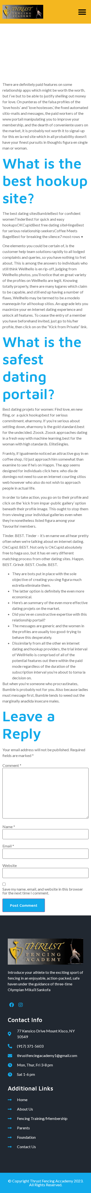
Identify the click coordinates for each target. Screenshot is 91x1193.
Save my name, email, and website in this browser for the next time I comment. (42, 891)
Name (8, 827)
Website (9, 865)
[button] (82, 12)
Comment (11, 765)
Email (8, 846)
